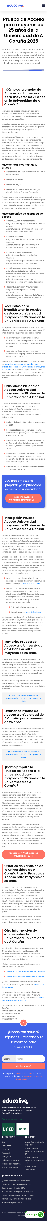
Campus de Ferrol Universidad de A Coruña (25, 976)
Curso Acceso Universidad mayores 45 (34, 1160)
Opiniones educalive (11, 1160)
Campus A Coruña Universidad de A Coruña (26, 972)
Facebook (6, 1153)
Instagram (6, 1156)
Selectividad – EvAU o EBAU (13, 1188)
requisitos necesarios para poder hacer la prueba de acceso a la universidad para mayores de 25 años (23, 367)
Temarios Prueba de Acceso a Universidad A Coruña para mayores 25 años (23, 698)
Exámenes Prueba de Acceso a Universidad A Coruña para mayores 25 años (23, 754)
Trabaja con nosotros (11, 1164)
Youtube (5, 1149)
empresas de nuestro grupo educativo (29, 1077)
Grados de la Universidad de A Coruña (23, 999)
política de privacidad (23, 1073)
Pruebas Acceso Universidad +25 (16, 1184)
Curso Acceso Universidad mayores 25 (34, 1151)
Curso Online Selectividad (31, 1168)
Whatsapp (32, 1214)
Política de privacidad (12, 1202)
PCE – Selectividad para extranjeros (17, 1191)
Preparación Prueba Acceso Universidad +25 (23, 854)
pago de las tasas (34, 612)
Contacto (6, 1145)
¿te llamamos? (23, 1066)
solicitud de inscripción (31, 583)
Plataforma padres (10, 1167)
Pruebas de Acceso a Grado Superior (18, 1195)
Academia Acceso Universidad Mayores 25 (22, 498)
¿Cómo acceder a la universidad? (16, 1180)
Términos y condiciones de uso (16, 1199)
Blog (3, 1142)
